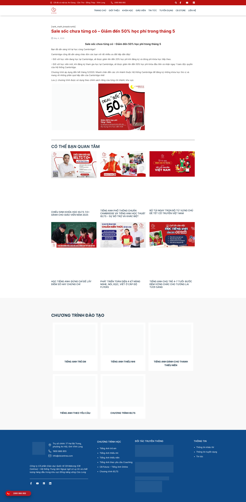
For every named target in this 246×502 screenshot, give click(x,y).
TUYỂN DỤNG (166, 10)
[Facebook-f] (31, 483)
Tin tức (199, 456)
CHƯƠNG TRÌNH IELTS (122, 413)
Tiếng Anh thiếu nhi (109, 453)
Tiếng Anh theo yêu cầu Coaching (116, 462)
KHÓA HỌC (127, 10)
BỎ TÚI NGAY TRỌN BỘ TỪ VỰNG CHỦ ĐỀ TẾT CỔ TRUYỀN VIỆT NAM (171, 212)
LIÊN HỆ (192, 10)
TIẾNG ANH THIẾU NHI (123, 361)
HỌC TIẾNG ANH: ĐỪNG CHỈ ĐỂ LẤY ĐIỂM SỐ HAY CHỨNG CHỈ (71, 283)
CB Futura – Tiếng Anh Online (114, 467)
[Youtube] (37, 483)
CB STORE (181, 10)
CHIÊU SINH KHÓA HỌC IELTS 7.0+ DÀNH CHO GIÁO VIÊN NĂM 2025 (70, 213)
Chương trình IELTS (109, 471)
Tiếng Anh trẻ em (108, 448)
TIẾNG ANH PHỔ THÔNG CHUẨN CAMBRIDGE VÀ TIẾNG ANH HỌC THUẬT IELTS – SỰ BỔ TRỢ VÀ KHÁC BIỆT (122, 213)
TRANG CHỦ (100, 10)
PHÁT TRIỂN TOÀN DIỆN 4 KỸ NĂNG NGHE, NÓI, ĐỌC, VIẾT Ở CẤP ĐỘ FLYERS (120, 284)
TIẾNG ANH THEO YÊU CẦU (75, 413)
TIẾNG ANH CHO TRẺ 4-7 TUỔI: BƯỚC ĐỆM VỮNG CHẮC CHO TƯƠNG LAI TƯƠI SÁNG (171, 284)
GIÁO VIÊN (141, 10)
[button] (176, 3)
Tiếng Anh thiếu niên (109, 457)
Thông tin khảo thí (205, 447)
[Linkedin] (50, 483)
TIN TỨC (152, 10)
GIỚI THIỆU (114, 10)
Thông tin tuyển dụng (206, 452)
